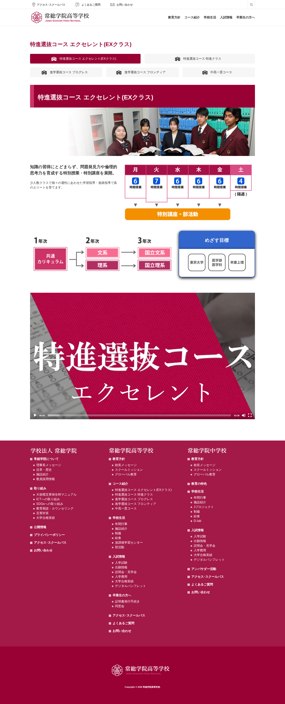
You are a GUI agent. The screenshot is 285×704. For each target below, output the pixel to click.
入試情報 (226, 17)
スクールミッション (129, 469)
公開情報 (40, 527)
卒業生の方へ (245, 17)
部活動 (119, 547)
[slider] (139, 415)
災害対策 (42, 513)
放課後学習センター (129, 542)
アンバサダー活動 (203, 569)
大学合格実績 (45, 517)
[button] (142, 356)
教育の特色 (199, 483)
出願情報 (121, 567)
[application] (142, 356)
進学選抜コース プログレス (134, 499)
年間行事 (121, 524)
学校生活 (210, 17)
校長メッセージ (126, 465)
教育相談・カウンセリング (54, 508)
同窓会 (119, 606)
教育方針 (174, 17)
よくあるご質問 (90, 4)
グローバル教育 (126, 474)
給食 (118, 538)
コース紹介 (192, 17)
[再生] (35, 415)
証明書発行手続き (127, 601)
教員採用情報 (45, 479)
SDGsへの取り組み (49, 503)
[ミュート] (244, 415)
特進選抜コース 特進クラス (134, 494)
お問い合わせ (125, 4)
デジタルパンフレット (130, 586)
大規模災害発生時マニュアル (56, 494)
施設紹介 (42, 474)
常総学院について (46, 458)
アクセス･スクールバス (51, 4)
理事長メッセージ (48, 465)
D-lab (197, 520)
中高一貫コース (126, 508)
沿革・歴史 (44, 469)
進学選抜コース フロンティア (135, 503)
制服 (118, 533)
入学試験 (121, 562)
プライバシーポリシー (49, 534)
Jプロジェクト (204, 507)
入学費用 (121, 576)
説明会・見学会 (126, 572)
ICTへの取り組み (48, 499)
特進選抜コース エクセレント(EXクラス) (143, 489)
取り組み (40, 488)
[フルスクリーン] (250, 415)
